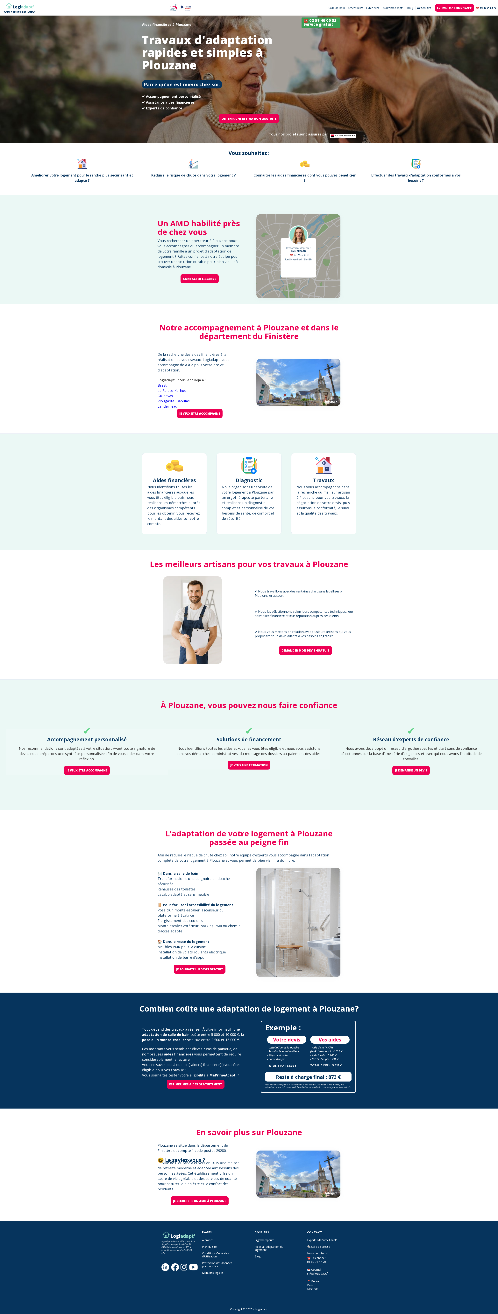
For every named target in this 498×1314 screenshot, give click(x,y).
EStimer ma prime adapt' (454, 8)
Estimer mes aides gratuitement (195, 1084)
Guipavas (165, 395)
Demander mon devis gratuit (305, 650)
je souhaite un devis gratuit (199, 969)
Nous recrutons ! (317, 1253)
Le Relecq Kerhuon (173, 390)
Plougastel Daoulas (174, 401)
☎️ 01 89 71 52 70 (486, 8)
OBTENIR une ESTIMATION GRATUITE (249, 119)
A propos (208, 1240)
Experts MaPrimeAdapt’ (322, 1240)
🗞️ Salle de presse (318, 1246)
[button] (410, 8)
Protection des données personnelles (217, 1265)
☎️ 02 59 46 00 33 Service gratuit (320, 22)
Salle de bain (337, 8)
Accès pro (424, 8)
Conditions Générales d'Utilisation (215, 1255)
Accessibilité (355, 8)
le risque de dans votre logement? (193, 175)
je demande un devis (411, 770)
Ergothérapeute (264, 1240)
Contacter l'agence (199, 279)
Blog (257, 1256)
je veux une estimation (249, 765)
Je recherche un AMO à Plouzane (199, 1201)
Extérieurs (372, 8)
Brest (162, 385)
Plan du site (209, 1246)
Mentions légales (213, 1272)
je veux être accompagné (199, 413)
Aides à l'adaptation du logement (269, 1248)
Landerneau (167, 406)
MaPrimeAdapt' (393, 8)
